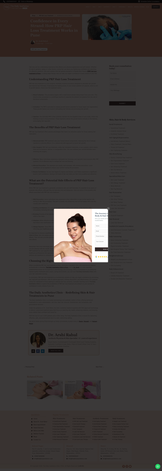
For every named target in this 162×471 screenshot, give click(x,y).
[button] (157, 466)
